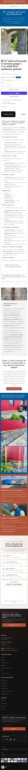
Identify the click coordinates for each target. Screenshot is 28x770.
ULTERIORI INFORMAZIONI (6, 501)
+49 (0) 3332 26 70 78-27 (14, 264)
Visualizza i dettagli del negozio (9, 103)
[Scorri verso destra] (16, 56)
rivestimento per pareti (10, 345)
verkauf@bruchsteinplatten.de (15, 266)
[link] (14, 625)
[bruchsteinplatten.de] (13, 6)
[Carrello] (26, 6)
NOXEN (5, 767)
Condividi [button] (4, 106)
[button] (2, 6)
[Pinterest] (14, 739)
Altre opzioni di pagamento (14, 96)
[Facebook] (3, 739)
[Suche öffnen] (23, 6)
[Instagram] (7, 739)
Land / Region (3, 746)
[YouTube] (10, 739)
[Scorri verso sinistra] (11, 56)
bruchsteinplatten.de (7, 765)
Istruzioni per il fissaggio (14, 388)
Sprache (2, 752)
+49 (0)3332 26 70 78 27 (10, 526)
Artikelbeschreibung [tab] (8, 114)
